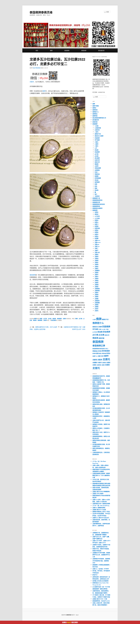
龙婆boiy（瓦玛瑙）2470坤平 (100, 569)
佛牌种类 (94, 116)
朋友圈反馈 (101, 50)
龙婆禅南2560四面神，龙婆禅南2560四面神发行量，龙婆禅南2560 (101, 561)
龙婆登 (96, 286)
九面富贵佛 (98, 128)
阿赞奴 (96, 232)
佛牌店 (94, 108)
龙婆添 (96, 278)
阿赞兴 (96, 222)
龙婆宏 (96, 266)
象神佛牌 (97, 182)
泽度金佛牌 (98, 168)
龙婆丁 (96, 248)
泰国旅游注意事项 (97, 208)
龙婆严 (96, 250)
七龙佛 (96, 126)
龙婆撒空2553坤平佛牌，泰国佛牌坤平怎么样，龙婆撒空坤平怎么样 (101, 555)
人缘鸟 (96, 132)
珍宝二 (96, 172)
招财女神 (97, 162)
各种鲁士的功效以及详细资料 (100, 581)
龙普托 (96, 310)
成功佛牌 (97, 158)
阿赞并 (96, 234)
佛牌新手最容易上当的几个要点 (101, 511)
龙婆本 (96, 274)
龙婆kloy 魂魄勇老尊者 (98, 507)
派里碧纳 (97, 170)
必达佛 (49, 318)
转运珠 (96, 190)
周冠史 (96, 214)
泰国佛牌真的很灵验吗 (98, 204)
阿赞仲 (96, 220)
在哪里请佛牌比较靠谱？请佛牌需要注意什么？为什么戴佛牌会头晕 (101, 475)
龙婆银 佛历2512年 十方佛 (99, 599)
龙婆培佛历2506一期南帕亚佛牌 (101, 503)
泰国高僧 (83, 50)
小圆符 (96, 144)
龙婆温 (96, 280)
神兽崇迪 (97, 174)
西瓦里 (96, 180)
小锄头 (96, 146)
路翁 (96, 188)
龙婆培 (96, 258)
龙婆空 (96, 292)
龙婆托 (96, 268)
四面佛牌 (97, 138)
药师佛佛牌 (98, 178)
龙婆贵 (103, 365)
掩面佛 (54, 318)
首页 (37, 50)
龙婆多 (32, 82)
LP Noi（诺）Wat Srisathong (100, 505)
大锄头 (96, 142)
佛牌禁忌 (94, 114)
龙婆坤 (96, 256)
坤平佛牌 (97, 140)
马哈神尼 (97, 196)
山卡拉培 (97, 216)
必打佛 (45, 318)
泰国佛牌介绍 (96, 198)
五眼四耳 (97, 130)
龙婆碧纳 (97, 288)
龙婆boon (97, 240)
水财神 (96, 166)
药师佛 (99, 351)
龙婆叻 (96, 254)
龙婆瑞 (96, 284)
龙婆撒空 (97, 270)
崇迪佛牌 (97, 152)
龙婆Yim (97, 246)
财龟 (96, 186)
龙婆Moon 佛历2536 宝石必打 (100, 517)
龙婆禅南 (97, 290)
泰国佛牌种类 (96, 206)
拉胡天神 (97, 160)
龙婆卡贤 (97, 252)
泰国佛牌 (66, 50)
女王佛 (103, 329)
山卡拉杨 (97, 218)
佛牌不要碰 (95, 106)
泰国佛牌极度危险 (97, 200)
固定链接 (53, 320)
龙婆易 (96, 272)
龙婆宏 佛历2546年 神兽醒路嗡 (101, 491)
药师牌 (94, 353)
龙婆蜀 (96, 298)
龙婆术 (96, 276)
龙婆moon (98, 242)
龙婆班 (96, 282)
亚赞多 (96, 212)
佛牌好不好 (98, 134)
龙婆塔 (96, 260)
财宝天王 (94, 575)
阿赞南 (96, 226)
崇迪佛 (96, 150)
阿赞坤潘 (97, 228)
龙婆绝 (96, 296)
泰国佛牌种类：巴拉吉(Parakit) (101, 601)
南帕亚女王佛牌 (99, 136)
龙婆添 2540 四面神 (97, 493)
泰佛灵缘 (94, 122)
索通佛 (96, 176)
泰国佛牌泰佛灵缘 (41, 12)
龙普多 (96, 308)
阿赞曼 (96, 238)
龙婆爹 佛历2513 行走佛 (99, 509)
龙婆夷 (96, 264)
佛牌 (51, 50)
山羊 (96, 148)
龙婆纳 (96, 294)
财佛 (96, 184)
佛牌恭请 (94, 110)
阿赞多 (96, 230)
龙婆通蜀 (97, 302)
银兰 (96, 194)
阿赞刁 (96, 224)
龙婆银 (96, 306)
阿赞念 (96, 236)
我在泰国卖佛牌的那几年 (99, 118)
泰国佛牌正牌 (96, 202)
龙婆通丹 (97, 300)
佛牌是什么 (95, 112)
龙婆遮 (96, 304)
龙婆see (97, 244)
